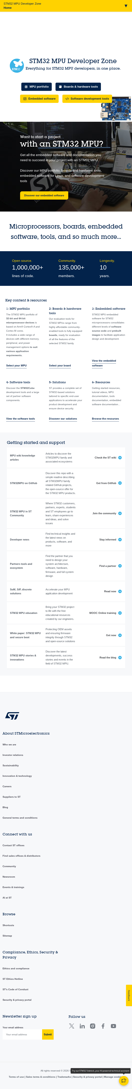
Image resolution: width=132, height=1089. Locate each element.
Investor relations (13, 755)
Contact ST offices (13, 845)
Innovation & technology (17, 776)
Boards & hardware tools (81, 86)
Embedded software (42, 98)
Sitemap (7, 935)
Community (9, 866)
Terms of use (17, 1076)
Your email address (13, 1027)
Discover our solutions (63, 418)
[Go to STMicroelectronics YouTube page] (113, 1027)
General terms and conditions (20, 817)
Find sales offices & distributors (21, 855)
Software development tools (90, 98)
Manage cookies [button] (113, 1076)
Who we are (9, 744)
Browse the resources (105, 418)
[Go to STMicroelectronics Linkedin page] (82, 1027)
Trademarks (64, 1076)
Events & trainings (13, 887)
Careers (7, 786)
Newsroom (9, 876)
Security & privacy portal (17, 999)
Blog (5, 807)
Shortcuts (8, 925)
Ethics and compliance (16, 968)
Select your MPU (16, 365)
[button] (66, 6)
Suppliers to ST (12, 796)
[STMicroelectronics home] (12, 723)
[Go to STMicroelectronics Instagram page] (92, 1027)
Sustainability (11, 765)
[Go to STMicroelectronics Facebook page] (103, 1027)
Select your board (60, 365)
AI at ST (7, 897)
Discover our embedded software (44, 195)
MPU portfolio (39, 86)
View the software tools (20, 418)
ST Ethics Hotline (13, 979)
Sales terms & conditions (40, 1076)
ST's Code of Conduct (15, 989)
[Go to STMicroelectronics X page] (72, 1027)
